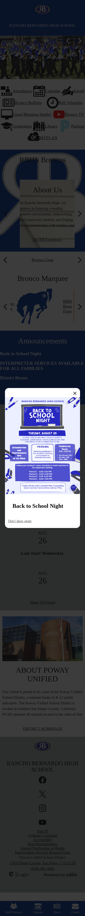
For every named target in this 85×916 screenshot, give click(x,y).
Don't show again (19, 521)
